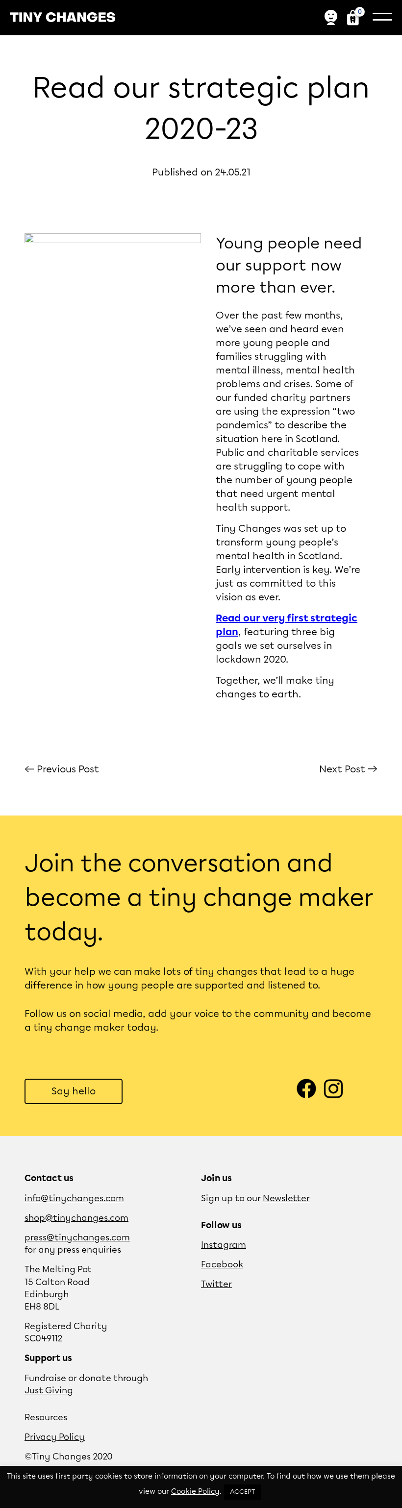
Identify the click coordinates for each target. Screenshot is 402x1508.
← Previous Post (62, 769)
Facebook (222, 1265)
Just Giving (49, 1391)
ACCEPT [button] (242, 1492)
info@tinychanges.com (74, 1199)
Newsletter (286, 1199)
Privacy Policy (55, 1437)
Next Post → (348, 769)
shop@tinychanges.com (76, 1218)
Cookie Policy (195, 1492)
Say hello (73, 1091)
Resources (46, 1418)
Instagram (223, 1245)
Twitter (216, 1284)
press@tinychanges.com (77, 1238)
